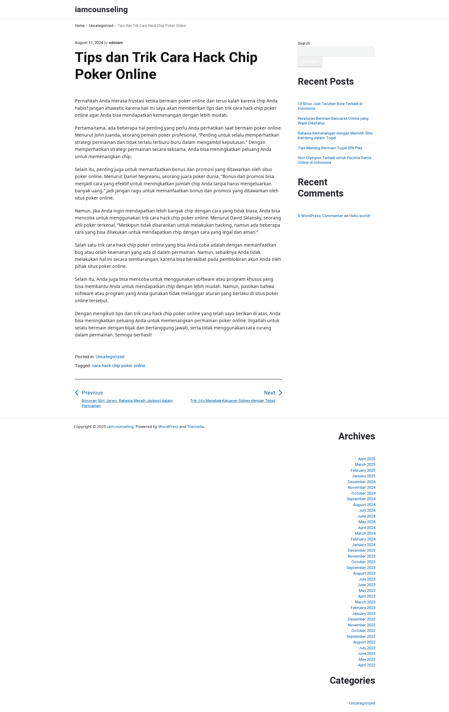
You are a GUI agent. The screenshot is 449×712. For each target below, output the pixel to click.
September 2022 (361, 636)
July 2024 (367, 510)
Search (304, 43)
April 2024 (366, 527)
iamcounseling (120, 426)
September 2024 (361, 499)
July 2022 (367, 648)
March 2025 (365, 464)
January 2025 (363, 476)
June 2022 (366, 653)
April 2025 (366, 458)
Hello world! (359, 215)
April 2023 (366, 596)
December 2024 (361, 481)
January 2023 (363, 613)
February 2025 (363, 470)
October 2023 (363, 561)
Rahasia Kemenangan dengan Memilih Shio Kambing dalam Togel (335, 135)
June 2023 (366, 584)
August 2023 (364, 573)
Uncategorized (110, 356)
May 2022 (367, 659)
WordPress (168, 426)
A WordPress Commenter (320, 215)
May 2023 (367, 590)
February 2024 (363, 539)
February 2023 (363, 607)
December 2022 (361, 619)
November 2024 (361, 487)
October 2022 (363, 630)
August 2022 (364, 642)
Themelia (195, 426)
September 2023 (361, 567)
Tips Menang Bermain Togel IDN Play (330, 148)
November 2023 (361, 556)
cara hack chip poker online (118, 365)
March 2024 (365, 533)
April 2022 (366, 665)
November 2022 (361, 625)
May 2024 (367, 521)
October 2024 (363, 493)
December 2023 (361, 550)
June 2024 (366, 516)
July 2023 (367, 579)
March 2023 (365, 602)
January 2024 (363, 544)
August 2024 (364, 504)
